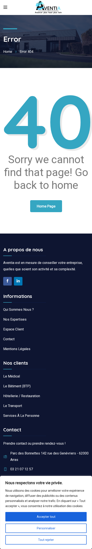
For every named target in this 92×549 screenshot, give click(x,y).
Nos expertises (15, 319)
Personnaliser (46, 528)
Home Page (46, 206)
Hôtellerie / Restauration (21, 396)
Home (7, 52)
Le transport (12, 406)
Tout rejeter (46, 540)
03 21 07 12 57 (21, 469)
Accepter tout (46, 516)
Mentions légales (16, 349)
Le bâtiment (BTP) (17, 386)
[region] (46, 512)
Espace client (13, 329)
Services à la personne (21, 416)
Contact (9, 339)
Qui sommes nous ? (18, 310)
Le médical (11, 376)
